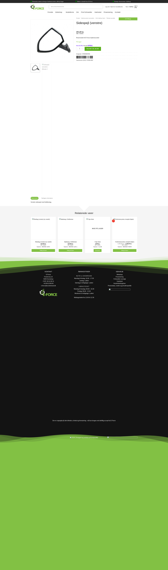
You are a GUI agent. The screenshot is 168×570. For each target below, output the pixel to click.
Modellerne (70, 12)
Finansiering (108, 12)
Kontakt (117, 12)
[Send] (101, 6)
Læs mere (97, 250)
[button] (131, 6)
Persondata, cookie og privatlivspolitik (119, 285)
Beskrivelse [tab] (34, 198)
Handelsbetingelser (119, 283)
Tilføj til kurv (92, 48)
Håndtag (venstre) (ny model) (43, 242)
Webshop (58, 12)
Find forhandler (86, 12)
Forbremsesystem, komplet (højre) (124, 242)
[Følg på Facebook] (33, 438)
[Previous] (33, 40)
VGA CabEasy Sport (100, 18)
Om (77, 12)
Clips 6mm (98, 242)
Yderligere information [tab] (47, 198)
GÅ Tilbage (128, 18)
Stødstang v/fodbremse (70, 242)
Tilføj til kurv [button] (43, 250)
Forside (50, 12)
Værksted (97, 12)
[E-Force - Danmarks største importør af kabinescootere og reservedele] (37, 6)
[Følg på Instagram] (37, 438)
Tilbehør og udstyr (110, 18)
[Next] (70, 40)
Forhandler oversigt (120, 279)
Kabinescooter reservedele (87, 18)
